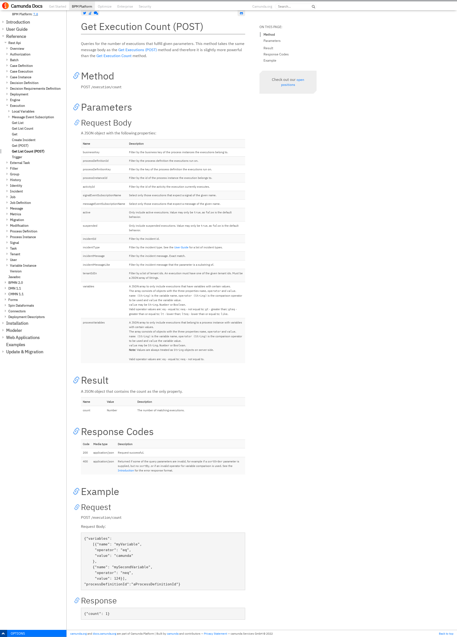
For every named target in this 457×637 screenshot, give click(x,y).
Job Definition (20, 203)
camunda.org (78, 633)
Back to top (446, 633)
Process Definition (23, 231)
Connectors (17, 311)
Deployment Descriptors (26, 317)
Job (12, 197)
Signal (14, 242)
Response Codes (276, 54)
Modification (19, 225)
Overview (17, 48)
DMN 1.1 (14, 288)
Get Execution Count (114, 55)
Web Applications (23, 337)
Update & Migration (24, 351)
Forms (13, 300)
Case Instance (20, 77)
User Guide (17, 29)
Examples (15, 344)
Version (16, 271)
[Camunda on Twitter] (84, 13)
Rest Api (14, 43)
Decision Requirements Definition (35, 88)
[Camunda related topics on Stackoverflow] (90, 13)
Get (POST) (20, 145)
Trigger (17, 157)
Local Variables (23, 111)
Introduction (18, 22)
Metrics (15, 214)
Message (16, 208)
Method (269, 34)
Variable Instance (23, 265)
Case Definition (21, 66)
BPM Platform (82, 6)
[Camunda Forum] (95, 13)
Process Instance (23, 237)
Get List (18, 123)
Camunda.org (262, 6)
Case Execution (21, 71)
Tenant (15, 254)
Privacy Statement (215, 633)
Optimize (105, 6)
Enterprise (125, 6)
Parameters (272, 41)
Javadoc (14, 277)
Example (269, 60)
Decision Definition (24, 83)
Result (268, 48)
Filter (14, 168)
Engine (15, 100)
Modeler (14, 330)
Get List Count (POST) (28, 151)
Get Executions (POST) (137, 49)
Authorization (20, 54)
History (15, 180)
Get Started (57, 6)
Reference (16, 36)
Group (14, 174)
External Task (20, 163)
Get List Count (22, 128)
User (13, 260)
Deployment (19, 94)
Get (14, 134)
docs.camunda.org (104, 633)
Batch (14, 60)
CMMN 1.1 (16, 294)
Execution (17, 105)
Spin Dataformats (21, 305)
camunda (173, 633)
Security (145, 6)
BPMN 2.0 (15, 282)
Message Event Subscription (33, 117)
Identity (16, 185)
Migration (17, 220)
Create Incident (23, 140)
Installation (17, 323)
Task (13, 248)
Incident (16, 191)
